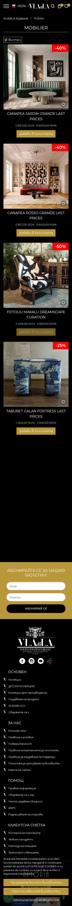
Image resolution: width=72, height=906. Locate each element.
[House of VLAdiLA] (38, 6)
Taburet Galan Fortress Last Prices (36, 414)
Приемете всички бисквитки (36, 882)
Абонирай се (36, 608)
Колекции (14, 679)
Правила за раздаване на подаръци (31, 756)
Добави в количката (36, 134)
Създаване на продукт (23, 699)
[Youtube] (41, 661)
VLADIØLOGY (17, 705)
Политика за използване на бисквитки (34, 763)
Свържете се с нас (21, 794)
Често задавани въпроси (25, 801)
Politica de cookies (42, 866)
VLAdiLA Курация (15, 18)
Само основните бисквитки (36, 891)
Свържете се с (18, 712)
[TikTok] (50, 661)
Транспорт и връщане (23, 852)
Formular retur (17, 730)
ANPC (12, 807)
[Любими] (66, 6)
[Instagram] (31, 661)
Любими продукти (20, 839)
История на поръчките (24, 832)
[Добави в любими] (63, 105)
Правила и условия (20, 737)
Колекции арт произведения (27, 692)
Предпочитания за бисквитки (36, 899)
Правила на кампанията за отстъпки (33, 750)
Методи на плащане (22, 845)
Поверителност (20, 743)
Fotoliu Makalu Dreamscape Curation (36, 315)
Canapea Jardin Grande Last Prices (36, 116)
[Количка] (59, 6)
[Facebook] (22, 661)
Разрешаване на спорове (25, 814)
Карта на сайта (19, 769)
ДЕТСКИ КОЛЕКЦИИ (21, 686)
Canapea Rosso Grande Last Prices (36, 215)
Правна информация (22, 788)
